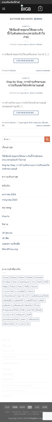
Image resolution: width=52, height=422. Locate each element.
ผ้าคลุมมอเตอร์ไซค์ (10, 310)
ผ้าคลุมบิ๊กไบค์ (9, 356)
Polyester (39, 277)
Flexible (30, 277)
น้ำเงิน (36, 305)
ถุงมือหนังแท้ (18, 305)
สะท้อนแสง (20, 315)
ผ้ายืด (22, 310)
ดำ (28, 296)
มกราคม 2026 (9, 194)
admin (38, 18)
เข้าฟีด (5, 238)
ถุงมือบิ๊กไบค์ (31, 301)
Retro (15, 282)
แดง (22, 324)
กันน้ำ (46, 282)
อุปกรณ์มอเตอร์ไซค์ (10, 319)
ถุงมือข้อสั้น (7, 301)
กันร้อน (12, 287)
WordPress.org (10, 249)
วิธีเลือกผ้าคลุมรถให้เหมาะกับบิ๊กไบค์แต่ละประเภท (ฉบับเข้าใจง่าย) (26, 33)
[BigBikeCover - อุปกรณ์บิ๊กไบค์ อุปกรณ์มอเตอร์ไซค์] (26, 8)
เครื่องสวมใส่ (8, 324)
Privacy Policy (38, 412)
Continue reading (26, 61)
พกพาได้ (30, 310)
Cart (7, 412)
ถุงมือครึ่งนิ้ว (19, 301)
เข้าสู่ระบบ (7, 232)
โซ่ (3, 125)
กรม (33, 282)
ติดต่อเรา (26, 412)
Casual (5, 277)
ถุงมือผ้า (41, 301)
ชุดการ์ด (21, 296)
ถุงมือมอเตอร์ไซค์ (10, 363)
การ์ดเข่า (30, 291)
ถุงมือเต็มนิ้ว (8, 374)
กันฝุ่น (5, 287)
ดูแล (26, 122)
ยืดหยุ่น (39, 310)
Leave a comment (43, 70)
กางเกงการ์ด (8, 291)
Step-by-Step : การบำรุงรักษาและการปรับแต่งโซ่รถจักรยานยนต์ (25, 167)
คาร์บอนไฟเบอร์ (9, 296)
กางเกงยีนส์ (19, 291)
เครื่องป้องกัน (33, 319)
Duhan (21, 277)
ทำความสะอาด (35, 122)
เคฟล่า (23, 319)
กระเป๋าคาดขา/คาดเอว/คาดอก (17, 385)
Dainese (13, 277)
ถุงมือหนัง (6, 305)
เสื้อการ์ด (6, 345)
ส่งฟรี (29, 315)
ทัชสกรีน (28, 305)
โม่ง (27, 324)
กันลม (20, 287)
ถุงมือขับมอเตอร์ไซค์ (40, 296)
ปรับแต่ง (44, 122)
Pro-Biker (7, 282)
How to (26, 26)
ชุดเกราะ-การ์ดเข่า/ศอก (14, 390)
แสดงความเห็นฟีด (11, 243)
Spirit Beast (24, 282)
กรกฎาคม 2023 (9, 199)
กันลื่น (27, 287)
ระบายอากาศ (8, 315)
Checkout (16, 412)
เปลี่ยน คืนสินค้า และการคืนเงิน (26, 414)
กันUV (39, 282)
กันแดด (34, 287)
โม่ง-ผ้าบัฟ (7, 396)
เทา (16, 324)
